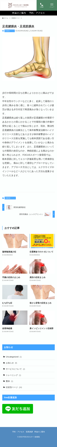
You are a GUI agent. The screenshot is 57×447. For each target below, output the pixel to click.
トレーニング (13, 375)
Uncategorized (14, 357)
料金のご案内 (39, 432)
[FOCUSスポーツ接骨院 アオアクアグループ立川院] (18, 5)
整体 (9, 381)
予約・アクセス (18, 432)
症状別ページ (9, 31)
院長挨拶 (29, 432)
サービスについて (15, 369)
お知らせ (11, 363)
